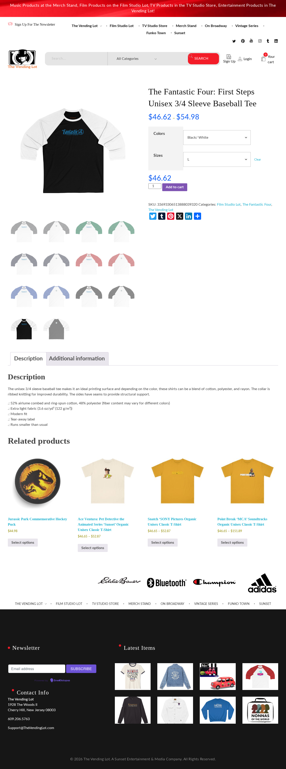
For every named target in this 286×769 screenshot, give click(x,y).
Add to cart (175, 187)
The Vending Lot (160, 210)
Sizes (158, 155)
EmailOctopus (62, 680)
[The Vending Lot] (22, 59)
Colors (159, 134)
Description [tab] (28, 359)
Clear (257, 159)
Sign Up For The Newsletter (35, 24)
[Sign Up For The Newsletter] (10, 23)
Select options (22, 542)
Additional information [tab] (77, 359)
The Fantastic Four (256, 204)
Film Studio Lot (229, 204)
